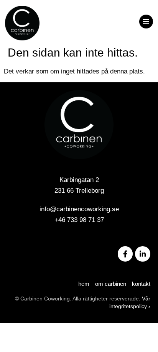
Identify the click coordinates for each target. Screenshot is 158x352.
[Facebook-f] (125, 254)
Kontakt (141, 283)
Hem (83, 283)
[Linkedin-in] (142, 254)
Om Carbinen (110, 283)
